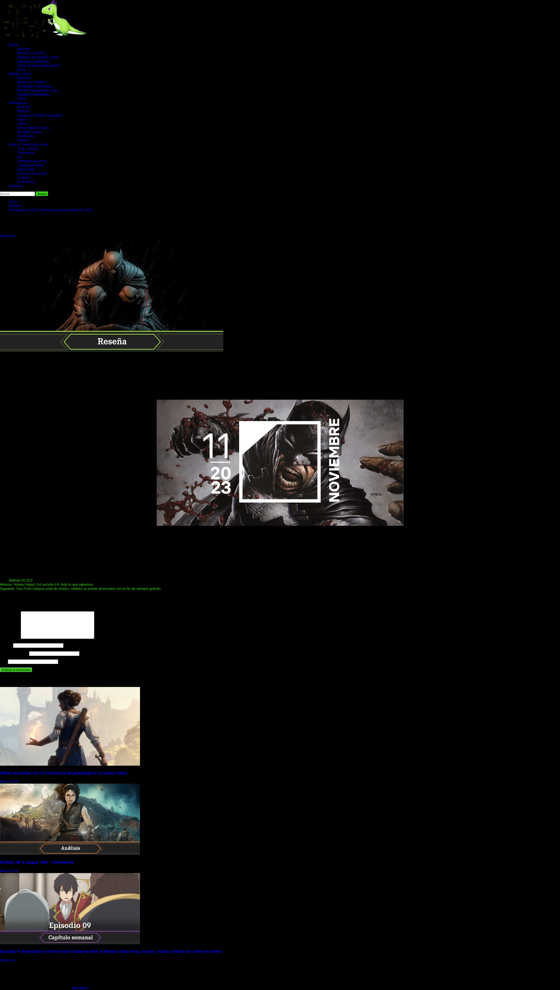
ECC (30, 580)
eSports (24, 140)
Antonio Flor (9, 871)
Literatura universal (32, 161)
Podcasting (26, 182)
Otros (22, 70)
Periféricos (26, 136)
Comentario (10, 638)
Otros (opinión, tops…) (34, 128)
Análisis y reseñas (32, 53)
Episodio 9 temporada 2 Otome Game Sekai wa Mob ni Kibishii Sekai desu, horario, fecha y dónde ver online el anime (111, 951)
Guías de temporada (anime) (39, 65)
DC (23, 580)
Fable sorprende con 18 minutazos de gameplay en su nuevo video (63, 773)
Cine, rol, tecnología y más (29, 144)
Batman (14, 580)
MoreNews (80, 988)
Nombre (6, 645)
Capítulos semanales (34, 61)
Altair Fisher (9, 781)
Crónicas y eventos (32, 173)
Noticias (24, 49)
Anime (13, 45)
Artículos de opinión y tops (38, 57)
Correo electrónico (14, 653)
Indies (22, 124)
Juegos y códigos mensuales (40, 115)
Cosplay (24, 178)
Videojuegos (18, 103)
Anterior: (46, 584)
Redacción (8, 236)
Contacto (15, 186)
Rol (20, 157)
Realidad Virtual (29, 132)
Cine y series (28, 148)
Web (3, 661)
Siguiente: (80, 589)
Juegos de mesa (30, 165)
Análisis (24, 111)
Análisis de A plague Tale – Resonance (37, 862)
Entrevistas (26, 169)
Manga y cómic (20, 74)
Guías (22, 119)
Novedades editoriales (35, 86)
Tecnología (26, 153)
